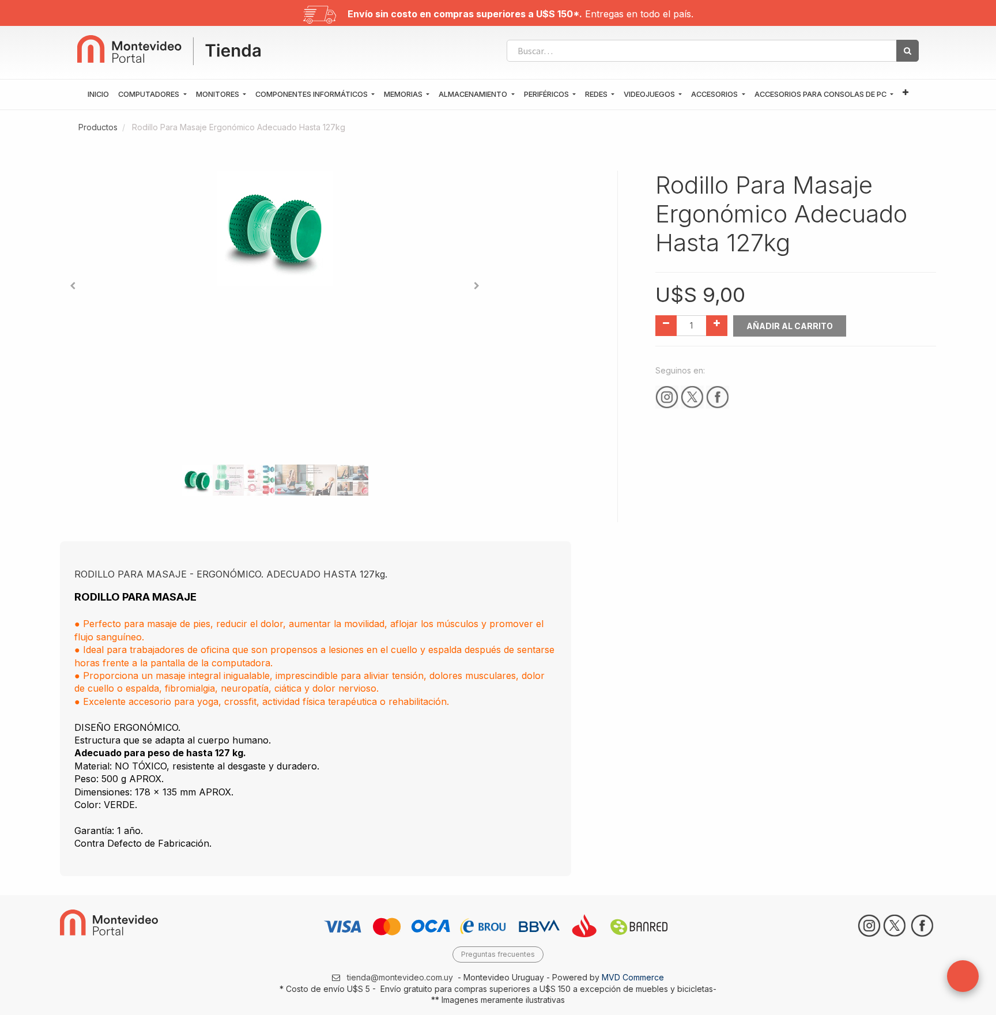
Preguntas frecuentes (498, 954)
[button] (905, 93)
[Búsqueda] (907, 51)
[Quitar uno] (666, 325)
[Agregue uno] (716, 325)
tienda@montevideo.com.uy (400, 977)
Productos (98, 127)
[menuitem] (98, 94)
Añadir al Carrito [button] (789, 326)
